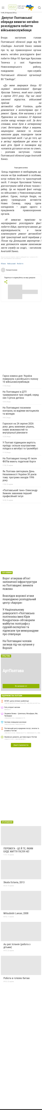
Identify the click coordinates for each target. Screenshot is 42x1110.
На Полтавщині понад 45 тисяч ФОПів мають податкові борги (20, 460)
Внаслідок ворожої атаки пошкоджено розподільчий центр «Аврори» (19, 599)
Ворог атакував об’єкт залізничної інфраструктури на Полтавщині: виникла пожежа (20, 584)
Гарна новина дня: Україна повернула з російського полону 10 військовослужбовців (20, 378)
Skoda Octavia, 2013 (14, 882)
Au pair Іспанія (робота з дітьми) (16, 946)
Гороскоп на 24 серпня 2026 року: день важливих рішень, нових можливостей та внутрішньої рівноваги (18, 428)
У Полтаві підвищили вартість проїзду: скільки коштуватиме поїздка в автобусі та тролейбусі (20, 445)
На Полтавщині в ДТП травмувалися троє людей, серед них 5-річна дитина (21, 394)
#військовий (11, 264)
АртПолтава (13, 670)
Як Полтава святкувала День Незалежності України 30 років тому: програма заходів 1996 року (19, 476)
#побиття (20, 264)
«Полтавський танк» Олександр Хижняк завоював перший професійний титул (20, 493)
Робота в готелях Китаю (16, 978)
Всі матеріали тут (21, 686)
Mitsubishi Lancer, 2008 (15, 913)
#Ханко (3, 264)
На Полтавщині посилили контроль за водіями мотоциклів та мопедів (21, 410)
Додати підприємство (21, 745)
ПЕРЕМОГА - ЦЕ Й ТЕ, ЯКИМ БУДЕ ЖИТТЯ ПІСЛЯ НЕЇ (18, 850)
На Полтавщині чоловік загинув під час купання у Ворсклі (18, 644)
